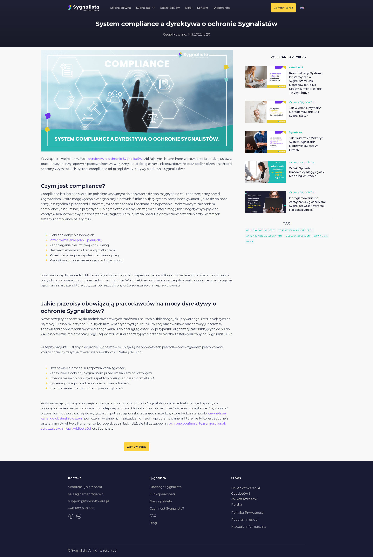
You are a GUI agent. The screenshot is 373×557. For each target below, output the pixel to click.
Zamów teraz (283, 8)
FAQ (153, 515)
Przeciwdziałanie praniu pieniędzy (76, 240)
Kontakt (202, 8)
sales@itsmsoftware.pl (86, 494)
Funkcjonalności (162, 494)
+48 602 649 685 (81, 508)
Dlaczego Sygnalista (166, 487)
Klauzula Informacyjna (248, 526)
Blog (188, 8)
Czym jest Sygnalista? (167, 508)
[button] (145, 8)
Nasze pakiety (170, 8)
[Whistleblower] (302, 7)
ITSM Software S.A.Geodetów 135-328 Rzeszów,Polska (246, 496)
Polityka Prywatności (247, 512)
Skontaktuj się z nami (85, 487)
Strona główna (120, 8)
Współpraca (222, 8)
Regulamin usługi (244, 519)
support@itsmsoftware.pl (88, 501)
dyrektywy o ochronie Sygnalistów (115, 159)
